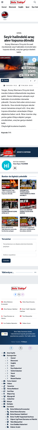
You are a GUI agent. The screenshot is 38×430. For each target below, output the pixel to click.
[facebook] (11, 348)
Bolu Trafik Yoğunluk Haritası (27, 310)
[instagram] (30, 348)
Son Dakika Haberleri (10, 323)
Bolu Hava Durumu (29, 302)
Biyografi (11, 396)
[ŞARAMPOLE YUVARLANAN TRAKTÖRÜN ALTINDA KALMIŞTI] (28, 184)
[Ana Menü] (2, 2)
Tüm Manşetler (27, 316)
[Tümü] (35, 272)
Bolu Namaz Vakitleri (10, 309)
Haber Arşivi (26, 323)
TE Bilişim (24, 342)
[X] (19, 294)
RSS (5, 334)
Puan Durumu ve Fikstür (7, 317)
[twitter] (20, 348)
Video (9, 383)
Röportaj (10, 394)
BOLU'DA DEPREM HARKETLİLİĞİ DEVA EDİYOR (26, 211)
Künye (9, 401)
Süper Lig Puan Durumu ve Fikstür (23, 419)
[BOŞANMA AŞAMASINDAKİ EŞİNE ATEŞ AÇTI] (10, 204)
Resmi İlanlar (15, 378)
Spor (27, 7)
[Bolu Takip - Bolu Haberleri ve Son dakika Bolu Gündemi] (18, 2)
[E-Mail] (15, 168)
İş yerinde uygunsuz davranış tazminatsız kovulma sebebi (27, 229)
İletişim (10, 404)
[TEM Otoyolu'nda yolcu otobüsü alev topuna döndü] (10, 184)
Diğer (12, 376)
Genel (4, 7)
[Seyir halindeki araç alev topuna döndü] (19, 67)
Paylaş (6, 80)
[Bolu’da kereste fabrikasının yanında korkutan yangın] (10, 221)
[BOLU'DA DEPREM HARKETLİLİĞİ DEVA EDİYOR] (28, 204)
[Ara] (35, 2)
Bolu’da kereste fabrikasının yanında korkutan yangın (9, 229)
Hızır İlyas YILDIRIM (20, 164)
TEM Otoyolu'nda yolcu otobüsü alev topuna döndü (9, 192)
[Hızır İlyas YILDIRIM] (6, 165)
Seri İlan (10, 391)
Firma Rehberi (12, 389)
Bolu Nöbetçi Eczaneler (7, 303)
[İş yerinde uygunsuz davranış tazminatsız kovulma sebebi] (28, 221)
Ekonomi (12, 7)
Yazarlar (10, 386)
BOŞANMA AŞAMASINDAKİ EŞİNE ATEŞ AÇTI (9, 211)
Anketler (10, 399)
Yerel (12, 373)
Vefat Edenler (16, 371)
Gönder (6, 260)
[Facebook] (15, 294)
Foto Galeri (11, 381)
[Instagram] (22, 294)
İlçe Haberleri (16, 368)
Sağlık (20, 7)
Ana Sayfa (11, 353)
